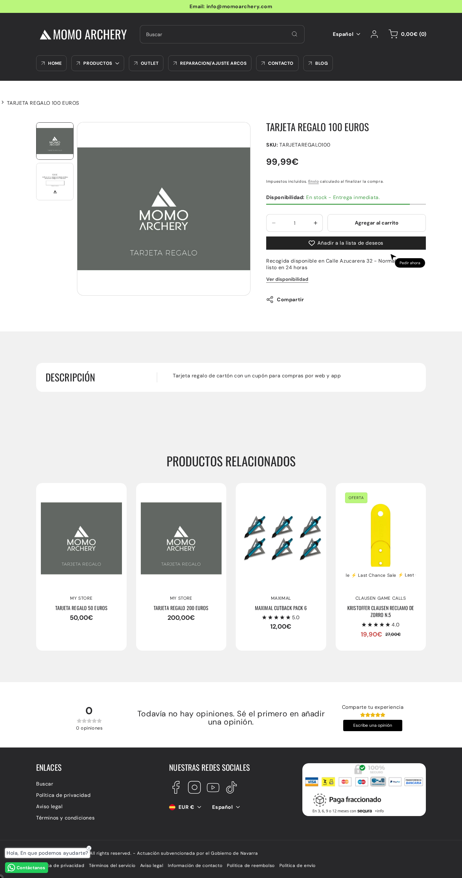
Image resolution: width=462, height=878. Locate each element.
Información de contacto (195, 865)
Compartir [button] (290, 299)
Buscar (44, 784)
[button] (406, 34)
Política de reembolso (251, 865)
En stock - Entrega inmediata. (323, 197)
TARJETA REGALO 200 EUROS (177, 491)
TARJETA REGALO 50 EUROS (76, 491)
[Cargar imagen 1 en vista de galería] (55, 141)
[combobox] (222, 34)
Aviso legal (49, 806)
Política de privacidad (63, 795)
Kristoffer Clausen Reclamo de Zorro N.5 (377, 494)
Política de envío (297, 865)
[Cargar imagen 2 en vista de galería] (55, 181)
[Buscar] (294, 34)
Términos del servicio (112, 865)
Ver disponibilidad (287, 279)
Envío (313, 181)
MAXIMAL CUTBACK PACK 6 (274, 491)
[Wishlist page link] (319, 34)
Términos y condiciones (65, 817)
